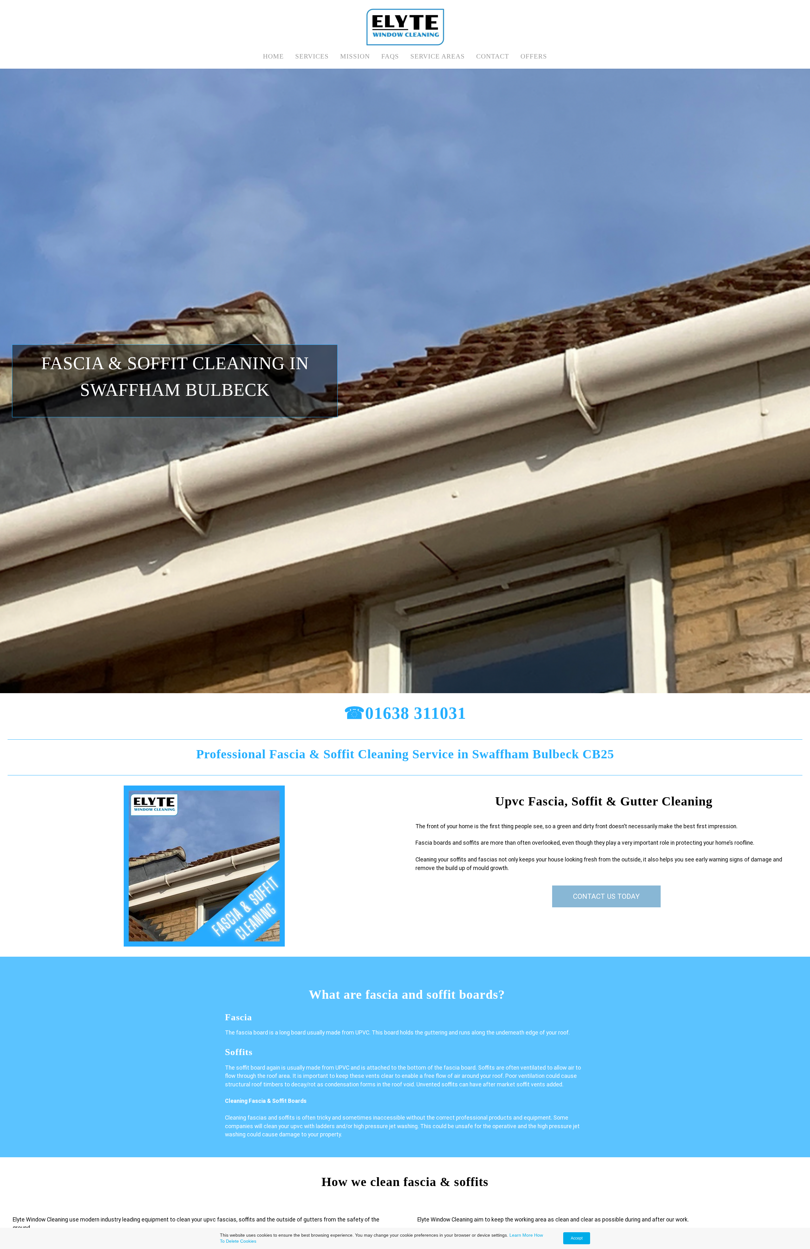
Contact (492, 56)
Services (312, 56)
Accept (577, 1238)
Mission (355, 56)
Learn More (521, 1235)
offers (533, 56)
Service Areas (437, 56)
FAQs (390, 56)
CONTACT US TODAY (606, 896)
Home (273, 56)
